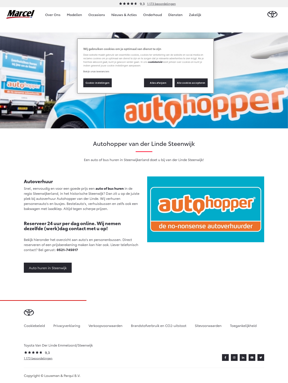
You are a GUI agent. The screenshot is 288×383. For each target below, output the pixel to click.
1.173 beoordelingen (161, 3)
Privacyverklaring (66, 325)
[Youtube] (252, 357)
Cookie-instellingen (98, 82)
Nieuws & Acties (124, 14)
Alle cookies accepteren (191, 82)
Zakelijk (195, 14)
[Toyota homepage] (272, 14)
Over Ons (53, 14)
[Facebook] (225, 357)
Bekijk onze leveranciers (96, 71)
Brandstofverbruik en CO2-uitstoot (158, 325)
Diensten (175, 14)
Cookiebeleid (34, 325)
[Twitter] (260, 357)
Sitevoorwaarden (208, 325)
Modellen (74, 14)
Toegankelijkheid (243, 325)
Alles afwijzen (158, 82)
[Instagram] (234, 357)
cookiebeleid (155, 61)
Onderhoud (152, 14)
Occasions (96, 14)
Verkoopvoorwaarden (105, 325)
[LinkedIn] (243, 357)
